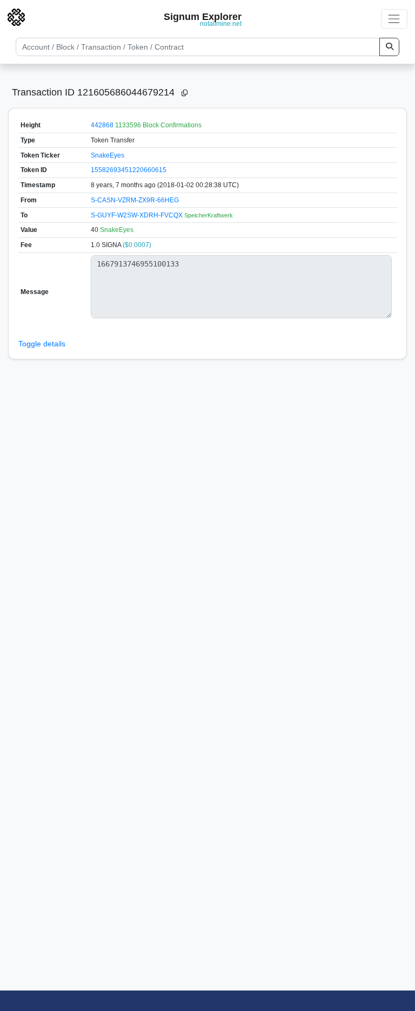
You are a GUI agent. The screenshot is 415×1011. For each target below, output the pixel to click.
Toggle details (41, 343)
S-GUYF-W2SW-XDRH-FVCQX (137, 215)
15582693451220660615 (128, 170)
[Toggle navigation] (394, 18)
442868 (102, 125)
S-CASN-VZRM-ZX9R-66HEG (135, 200)
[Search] (389, 47)
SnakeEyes (107, 155)
